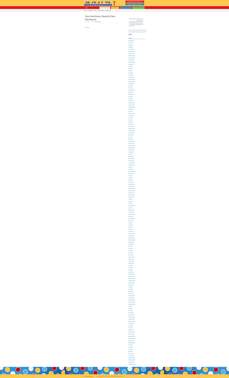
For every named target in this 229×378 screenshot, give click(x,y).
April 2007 (130, 310)
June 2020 (130, 119)
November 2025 (131, 57)
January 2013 (131, 212)
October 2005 (131, 340)
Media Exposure (101, 10)
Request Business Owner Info (134, 1)
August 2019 (131, 134)
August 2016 (131, 173)
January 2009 (131, 276)
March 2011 (130, 231)
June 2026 (130, 44)
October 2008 (131, 282)
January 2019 (131, 143)
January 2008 (131, 297)
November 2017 (131, 164)
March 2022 (130, 100)
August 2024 (131, 83)
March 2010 (130, 254)
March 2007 (130, 312)
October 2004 (131, 361)
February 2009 (131, 274)
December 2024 (131, 79)
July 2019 (130, 137)
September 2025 (131, 62)
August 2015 (131, 197)
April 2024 (130, 87)
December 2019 (131, 128)
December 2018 (131, 145)
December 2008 (131, 278)
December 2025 (131, 55)
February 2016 (131, 184)
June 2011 (130, 224)
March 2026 (130, 49)
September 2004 (131, 364)
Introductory (105, 7)
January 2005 (131, 355)
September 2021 (131, 107)
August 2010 (131, 244)
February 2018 (131, 158)
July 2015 (130, 199)
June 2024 (130, 85)
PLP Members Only (138, 7)
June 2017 (130, 167)
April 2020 (130, 122)
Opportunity (90, 10)
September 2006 (131, 321)
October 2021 (131, 104)
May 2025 (130, 70)
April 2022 (130, 98)
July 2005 (130, 344)
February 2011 (131, 233)
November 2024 (131, 81)
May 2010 (130, 250)
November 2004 (131, 359)
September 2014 (131, 205)
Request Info (108, 10)
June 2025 (130, 68)
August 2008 (131, 284)
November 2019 (131, 130)
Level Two (115, 7)
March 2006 (130, 329)
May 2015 (130, 203)
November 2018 (131, 147)
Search (130, 34)
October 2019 (131, 132)
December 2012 (131, 214)
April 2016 (130, 179)
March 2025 (130, 74)
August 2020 (131, 115)
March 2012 (130, 216)
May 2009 (130, 267)
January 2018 (131, 160)
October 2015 (131, 192)
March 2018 (130, 156)
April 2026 (130, 47)
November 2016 (131, 171)
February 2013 (131, 209)
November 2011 (131, 218)
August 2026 (131, 40)
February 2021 (131, 113)
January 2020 (131, 126)
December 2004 (131, 357)
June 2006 (130, 325)
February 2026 (131, 51)
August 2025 (131, 64)
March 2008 (130, 293)
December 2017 (131, 162)
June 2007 (130, 308)
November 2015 (131, 190)
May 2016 (130, 177)
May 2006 (130, 327)
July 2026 (130, 42)
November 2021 (131, 102)
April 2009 (130, 269)
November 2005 (131, 338)
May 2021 (130, 111)
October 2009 (131, 261)
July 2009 (130, 265)
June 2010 (130, 248)
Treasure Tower (99, 3)
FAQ (95, 10)
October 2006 (131, 319)
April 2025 (130, 72)
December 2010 (131, 237)
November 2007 (131, 301)
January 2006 (131, 334)
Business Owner (125, 7)
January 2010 (131, 259)
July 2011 (130, 222)
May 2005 (130, 349)
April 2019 (130, 139)
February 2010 (131, 257)
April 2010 (130, 252)
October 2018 (131, 149)
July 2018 (130, 154)
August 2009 (131, 263)
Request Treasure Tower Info (134, 4)
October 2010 (131, 242)
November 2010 (131, 239)
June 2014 (130, 207)
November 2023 (131, 89)
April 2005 (130, 351)
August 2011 (131, 220)
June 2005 (130, 346)
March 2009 (130, 272)
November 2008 (131, 280)
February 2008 (131, 295)
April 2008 (130, 291)
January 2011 (131, 235)
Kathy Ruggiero (98, 21)
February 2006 (131, 331)
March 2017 (130, 169)
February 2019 (131, 141)
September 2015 (131, 194)
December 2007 (131, 299)
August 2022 (131, 94)
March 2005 (130, 353)
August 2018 (131, 152)
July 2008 (130, 287)
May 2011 (130, 227)
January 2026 (131, 53)
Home (85, 10)
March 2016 (130, 182)
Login (86, 7)
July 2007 (130, 306)
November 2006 (131, 316)
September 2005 (131, 342)
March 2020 (130, 124)
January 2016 (131, 186)
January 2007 (131, 314)
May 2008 (130, 289)
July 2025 (130, 66)
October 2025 (131, 59)
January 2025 (131, 77)
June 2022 (130, 96)
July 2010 (130, 246)
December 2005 (131, 336)
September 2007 (131, 304)
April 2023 (130, 92)
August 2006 (131, 323)
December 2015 (131, 188)
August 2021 (131, 109)
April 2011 (130, 229)
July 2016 (130, 175)
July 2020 (130, 117)
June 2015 (130, 201)
